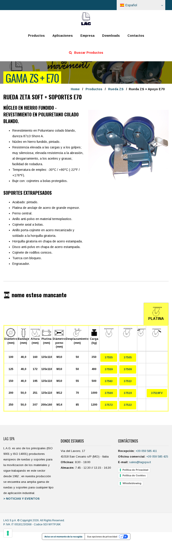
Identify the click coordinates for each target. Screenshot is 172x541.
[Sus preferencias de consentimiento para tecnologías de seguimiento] (8, 533)
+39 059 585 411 (146, 451)
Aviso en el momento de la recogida (63, 536)
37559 (109, 369)
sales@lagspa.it (140, 462)
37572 (109, 404)
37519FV (157, 393)
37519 (128, 393)
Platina (156, 319)
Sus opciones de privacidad (102, 536)
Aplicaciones (62, 35)
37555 (109, 357)
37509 (128, 369)
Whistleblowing (132, 483)
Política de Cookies (134, 475)
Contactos (135, 35)
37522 (128, 404)
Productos (36, 35)
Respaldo (155, 531)
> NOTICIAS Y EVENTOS (21, 498)
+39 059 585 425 (157, 456)
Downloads (111, 35)
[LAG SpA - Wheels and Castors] (86, 18)
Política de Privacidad (135, 469)
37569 (109, 393)
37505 (128, 357)
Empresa (87, 35)
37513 (128, 381)
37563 (109, 381)
